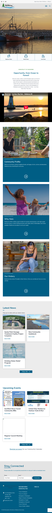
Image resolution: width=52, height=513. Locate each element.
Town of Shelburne (23, 492)
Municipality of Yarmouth (24, 502)
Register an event (16, 449)
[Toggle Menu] (46, 6)
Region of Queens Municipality (25, 498)
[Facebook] (2, 2)
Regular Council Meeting (13, 436)
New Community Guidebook (34, 333)
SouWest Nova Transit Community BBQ (12, 410)
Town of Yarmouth (23, 504)
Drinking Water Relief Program (12, 362)
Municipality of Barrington (24, 496)
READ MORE (7, 339)
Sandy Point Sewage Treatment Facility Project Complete (13, 334)
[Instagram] (4, 2)
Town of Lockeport (23, 494)
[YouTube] (6, 2)
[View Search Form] (49, 6)
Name (5, 475)
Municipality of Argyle (23, 500)
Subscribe (37, 478)
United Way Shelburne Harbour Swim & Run (37, 410)
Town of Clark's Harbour (24, 506)
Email (20, 475)
